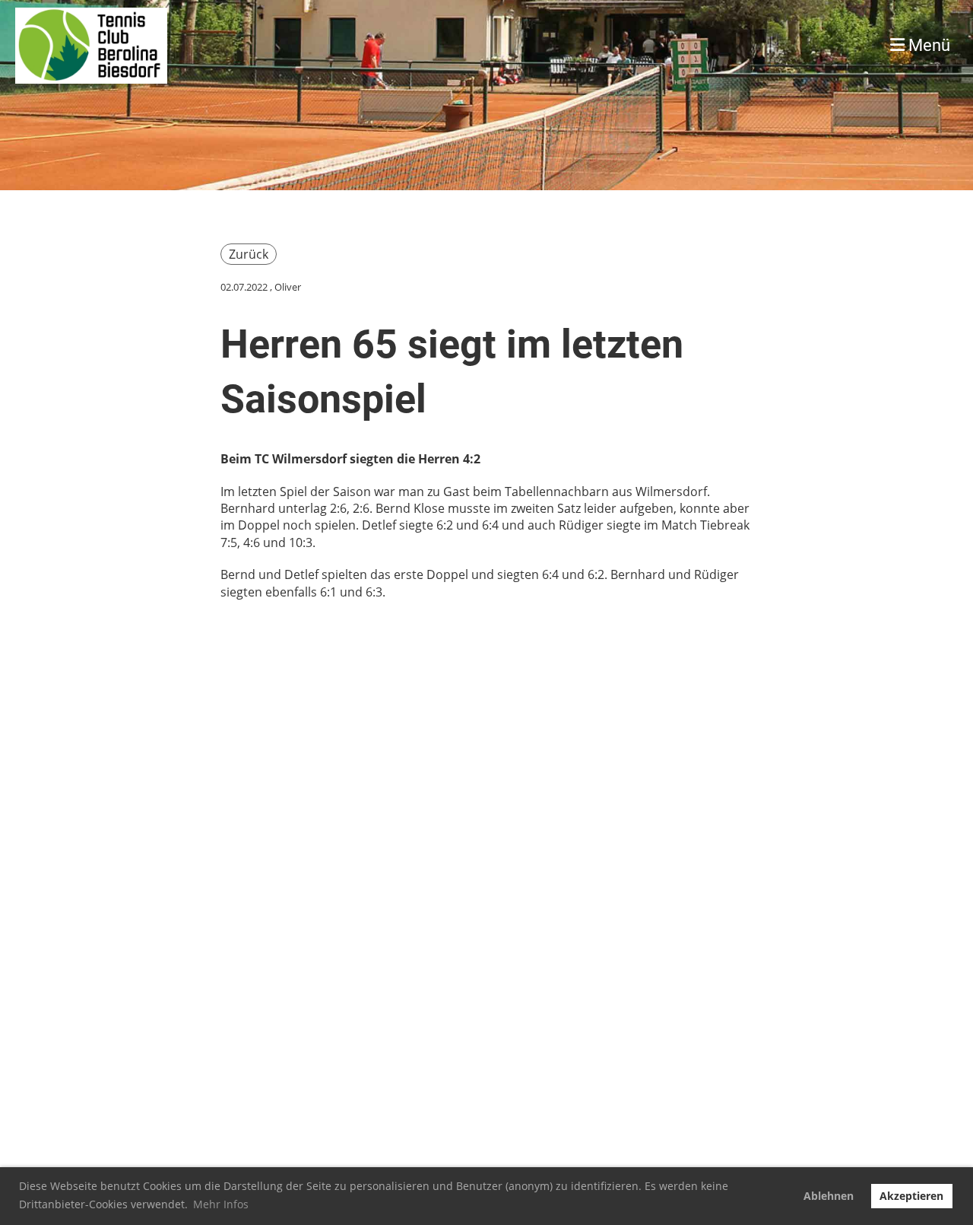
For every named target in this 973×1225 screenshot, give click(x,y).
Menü (927, 45)
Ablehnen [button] (828, 1195)
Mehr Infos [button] (221, 1204)
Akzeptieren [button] (911, 1195)
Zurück (248, 254)
